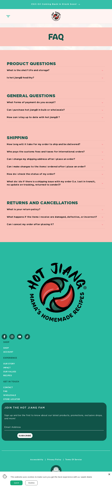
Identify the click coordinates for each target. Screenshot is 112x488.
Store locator (11, 399)
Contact (8, 387)
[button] (8, 16)
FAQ (5, 391)
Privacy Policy (54, 459)
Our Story (9, 364)
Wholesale (9, 395)
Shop (6, 348)
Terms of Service (73, 459)
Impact (7, 368)
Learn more (86, 477)
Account (8, 352)
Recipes (7, 375)
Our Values (9, 372)
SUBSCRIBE (25, 436)
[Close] (109, 474)
